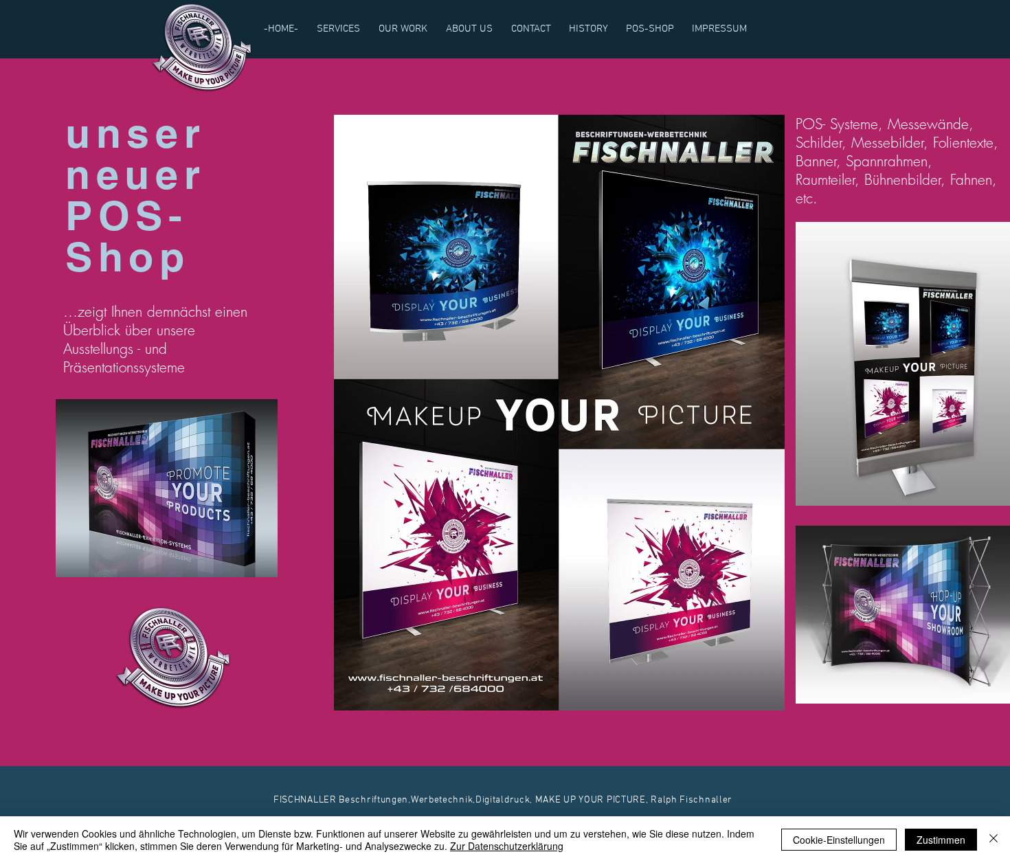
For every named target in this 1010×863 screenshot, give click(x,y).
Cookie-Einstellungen (839, 840)
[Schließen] (993, 839)
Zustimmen (941, 840)
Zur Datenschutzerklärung (506, 846)
